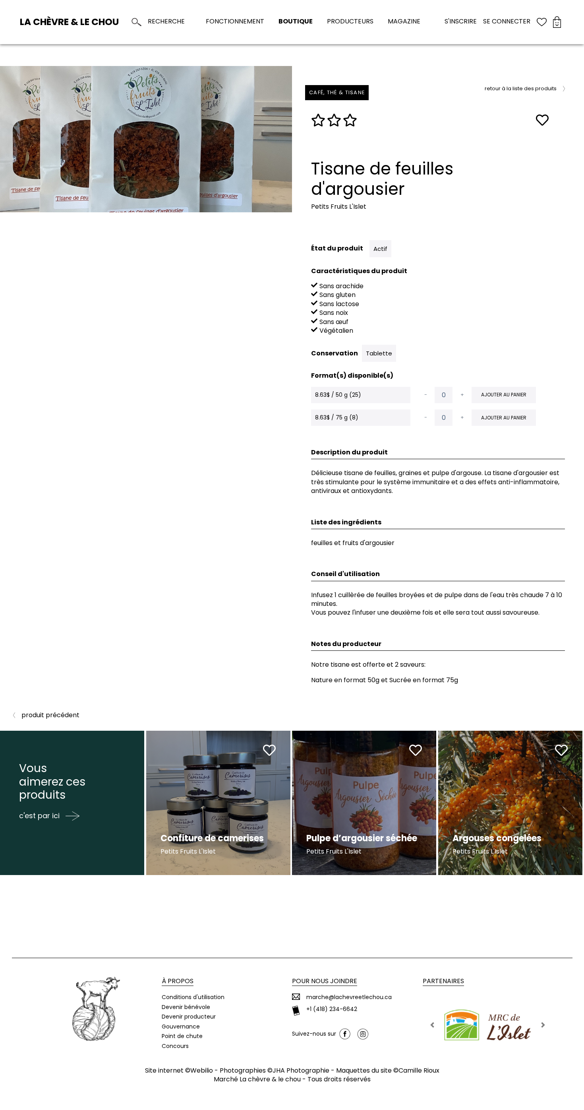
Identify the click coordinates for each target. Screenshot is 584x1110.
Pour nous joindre (324, 981)
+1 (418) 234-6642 (331, 1009)
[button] (432, 1025)
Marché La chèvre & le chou (257, 1079)
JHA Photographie (301, 1070)
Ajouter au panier (503, 394)
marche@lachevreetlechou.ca (349, 997)
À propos (177, 981)
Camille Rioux (418, 1070)
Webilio (201, 1070)
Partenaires (443, 981)
